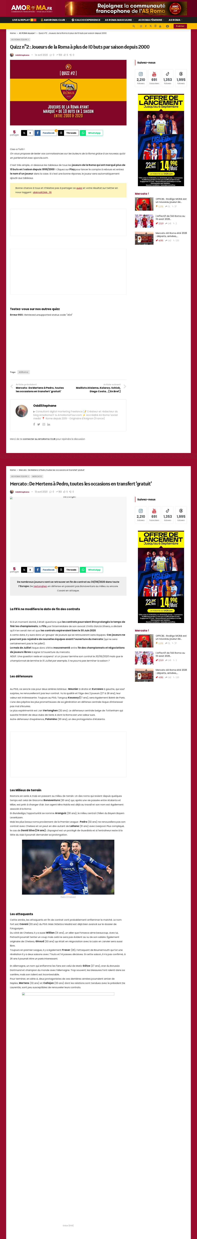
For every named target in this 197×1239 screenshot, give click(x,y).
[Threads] (155, 26)
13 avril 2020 (41, 491)
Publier (180, 26)
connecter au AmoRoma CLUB (39, 439)
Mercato (37, 476)
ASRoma (23, 372)
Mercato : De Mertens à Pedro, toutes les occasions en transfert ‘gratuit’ (81, 483)
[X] (151, 26)
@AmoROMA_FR (42, 192)
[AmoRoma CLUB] (167, 26)
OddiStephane (22, 55)
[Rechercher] (133, 26)
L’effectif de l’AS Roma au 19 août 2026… (170, 217)
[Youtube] (160, 26)
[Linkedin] (48, 424)
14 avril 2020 (41, 54)
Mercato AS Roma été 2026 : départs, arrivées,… (171, 234)
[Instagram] (141, 26)
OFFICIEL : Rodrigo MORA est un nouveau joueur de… (171, 200)
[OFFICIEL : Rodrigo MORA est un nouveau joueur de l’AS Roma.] (144, 204)
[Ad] (126, 8)
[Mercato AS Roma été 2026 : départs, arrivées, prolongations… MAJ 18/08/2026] (144, 238)
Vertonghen (40, 586)
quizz (79, 188)
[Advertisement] (68, 271)
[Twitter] (38, 424)
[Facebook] (146, 26)
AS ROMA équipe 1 (20, 39)
